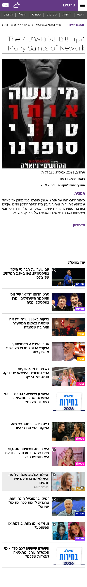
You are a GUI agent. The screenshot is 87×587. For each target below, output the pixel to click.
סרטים (69, 5)
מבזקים (52, 14)
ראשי (80, 14)
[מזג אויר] (16, 5)
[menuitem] (66, 15)
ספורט (36, 14)
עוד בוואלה (76, 263)
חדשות (67, 14)
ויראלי (22, 14)
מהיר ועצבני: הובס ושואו (48, 25)
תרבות (8, 14)
